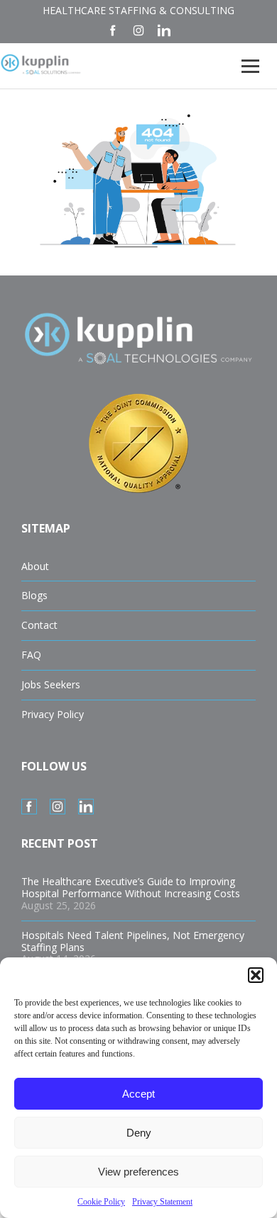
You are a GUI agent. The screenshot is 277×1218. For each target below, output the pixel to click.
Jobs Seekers (50, 684)
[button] (256, 975)
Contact (39, 625)
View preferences (138, 1172)
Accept (138, 1094)
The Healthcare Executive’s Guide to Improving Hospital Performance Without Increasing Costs (130, 887)
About (35, 566)
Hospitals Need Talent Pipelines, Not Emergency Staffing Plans (132, 941)
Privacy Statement (162, 1202)
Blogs (34, 595)
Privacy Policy (52, 714)
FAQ (31, 654)
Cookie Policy (101, 1202)
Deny (138, 1133)
